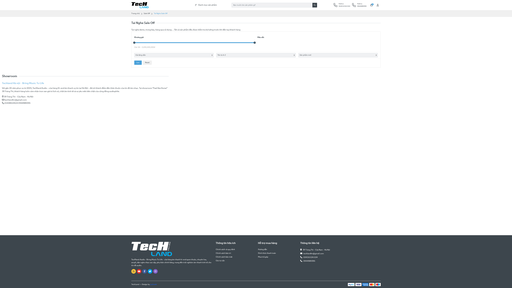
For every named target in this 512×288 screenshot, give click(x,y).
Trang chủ (135, 14)
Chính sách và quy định (225, 250)
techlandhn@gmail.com (16, 100)
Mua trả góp (263, 257)
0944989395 (309, 261)
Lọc (138, 63)
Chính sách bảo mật (224, 257)
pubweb (153, 284)
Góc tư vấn (220, 261)
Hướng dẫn (262, 250)
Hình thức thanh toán (267, 253)
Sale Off (147, 14)
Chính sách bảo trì (223, 253)
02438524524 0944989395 (17, 103)
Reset (147, 63)
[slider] (134, 43)
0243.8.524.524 (310, 257)
